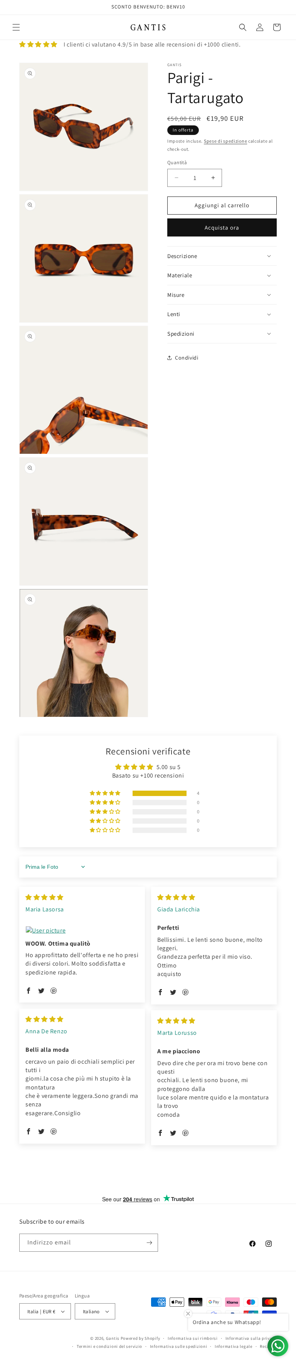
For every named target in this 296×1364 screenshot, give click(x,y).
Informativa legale (233, 1346)
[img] (44, 897)
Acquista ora (222, 227)
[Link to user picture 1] (82, 930)
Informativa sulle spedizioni (178, 1346)
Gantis (112, 1338)
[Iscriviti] (149, 1243)
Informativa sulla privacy (251, 1338)
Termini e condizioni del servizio (109, 1346)
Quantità (177, 162)
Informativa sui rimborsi (193, 1338)
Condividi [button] (186, 357)
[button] (16, 27)
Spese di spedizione (225, 141)
